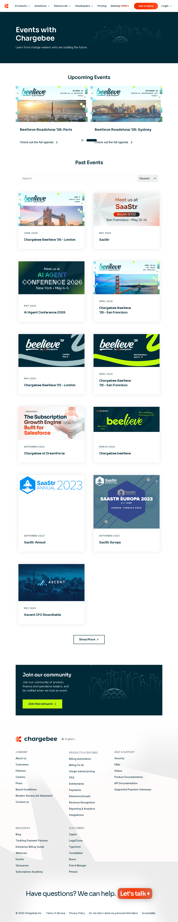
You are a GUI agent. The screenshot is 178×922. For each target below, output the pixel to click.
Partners (21, 770)
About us (21, 758)
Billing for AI (76, 765)
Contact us (22, 801)
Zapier (73, 834)
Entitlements (76, 783)
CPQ (71, 777)
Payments (75, 789)
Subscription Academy (29, 871)
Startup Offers (120, 5)
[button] (68, 739)
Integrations (76, 814)
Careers (20, 776)
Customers (22, 764)
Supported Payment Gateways (132, 789)
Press (19, 783)
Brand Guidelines (26, 789)
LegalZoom (76, 840)
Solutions (40, 5)
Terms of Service (55, 913)
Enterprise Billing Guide (30, 846)
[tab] (82, 140)
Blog (18, 834)
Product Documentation (128, 776)
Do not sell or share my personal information (113, 913)
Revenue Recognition (82, 802)
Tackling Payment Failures (32, 840)
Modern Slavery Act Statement (34, 795)
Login (165, 5)
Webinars (21, 853)
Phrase (73, 871)
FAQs (117, 764)
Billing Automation (80, 758)
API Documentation (125, 783)
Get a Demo (146, 6)
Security (119, 758)
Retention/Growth (80, 796)
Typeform (75, 846)
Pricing (102, 5)
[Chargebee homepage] (6, 6)
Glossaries (22, 865)
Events (20, 859)
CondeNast (76, 853)
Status (118, 770)
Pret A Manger (77, 865)
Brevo (72, 859)
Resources (61, 5)
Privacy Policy (77, 913)
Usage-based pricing (82, 771)
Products (21, 5)
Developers (82, 5)
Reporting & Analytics (82, 808)
